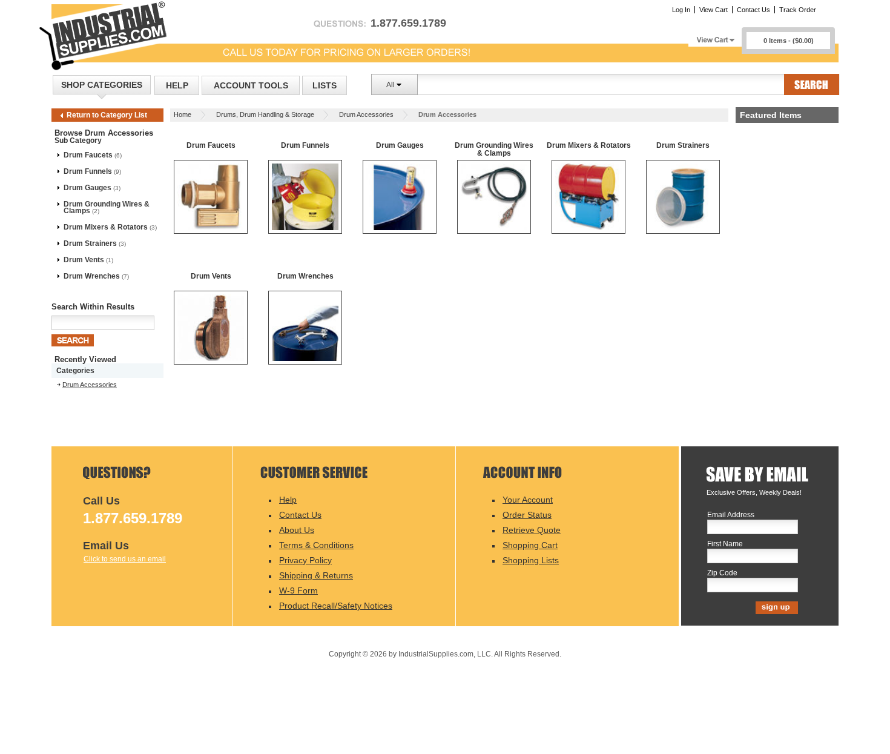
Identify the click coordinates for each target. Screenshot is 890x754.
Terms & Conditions (316, 545)
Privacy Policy (305, 560)
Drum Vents (84, 260)
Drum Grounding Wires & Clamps (107, 207)
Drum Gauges (87, 188)
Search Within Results (92, 306)
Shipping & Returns (316, 575)
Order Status (527, 515)
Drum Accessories (366, 114)
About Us (296, 530)
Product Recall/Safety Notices (335, 605)
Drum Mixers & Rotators (106, 227)
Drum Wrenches (92, 276)
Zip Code (722, 573)
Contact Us (753, 9)
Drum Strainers (90, 243)
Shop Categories (101, 85)
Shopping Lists (531, 560)
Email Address (730, 515)
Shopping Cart (530, 545)
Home (182, 114)
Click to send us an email (125, 559)
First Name (725, 544)
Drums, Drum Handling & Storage (265, 114)
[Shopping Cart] (715, 36)
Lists (324, 85)
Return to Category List (107, 115)
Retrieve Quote (532, 530)
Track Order (797, 9)
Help (177, 85)
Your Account (528, 499)
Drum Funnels (88, 171)
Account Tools (251, 85)
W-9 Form (298, 590)
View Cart (713, 9)
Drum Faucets (88, 155)
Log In (681, 9)
